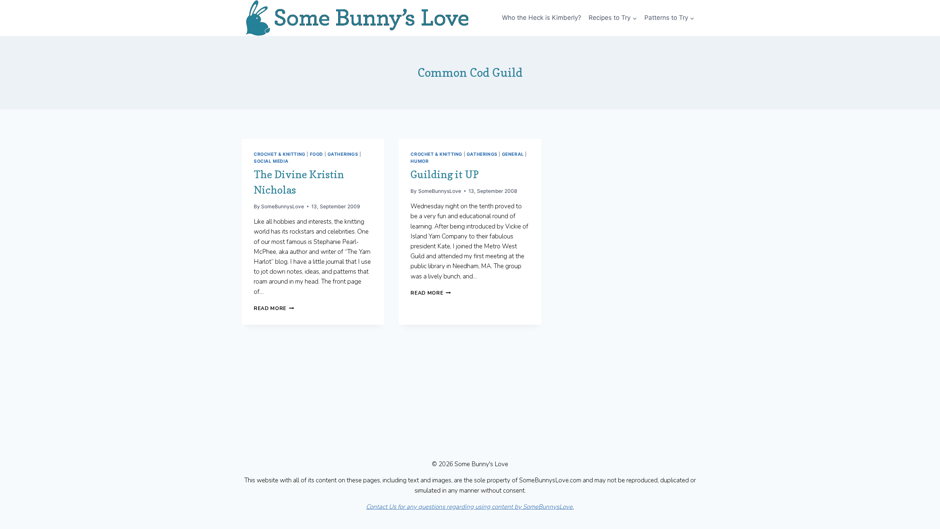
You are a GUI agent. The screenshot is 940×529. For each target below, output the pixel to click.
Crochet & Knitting (280, 154)
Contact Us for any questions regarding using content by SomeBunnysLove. (470, 507)
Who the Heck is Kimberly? (541, 17)
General (513, 154)
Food (316, 154)
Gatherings (343, 154)
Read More (274, 308)
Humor (420, 161)
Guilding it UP (445, 174)
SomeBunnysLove (282, 206)
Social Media (271, 161)
